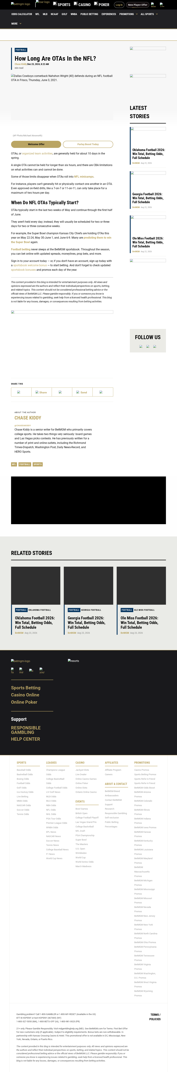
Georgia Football (91, 610)
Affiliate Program (113, 770)
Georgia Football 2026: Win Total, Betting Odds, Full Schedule (148, 198)
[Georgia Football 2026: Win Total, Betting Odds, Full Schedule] (88, 586)
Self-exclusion (112, 817)
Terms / (156, 1014)
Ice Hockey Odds (25, 792)
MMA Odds (22, 801)
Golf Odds (22, 787)
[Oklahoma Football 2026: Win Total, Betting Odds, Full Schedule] (35, 586)
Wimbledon (81, 853)
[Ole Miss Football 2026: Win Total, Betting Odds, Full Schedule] (141, 586)
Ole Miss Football (144, 610)
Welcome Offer (36, 144)
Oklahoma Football (40, 610)
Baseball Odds (24, 770)
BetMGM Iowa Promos (145, 827)
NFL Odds (51, 810)
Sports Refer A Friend (144, 779)
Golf (64, 14)
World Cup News (54, 858)
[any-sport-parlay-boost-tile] (148, 86)
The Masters (82, 844)
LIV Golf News (53, 792)
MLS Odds (51, 801)
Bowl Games (82, 808)
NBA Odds (51, 805)
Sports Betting (25, 687)
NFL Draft (80, 831)
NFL (37, 14)
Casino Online (25, 694)
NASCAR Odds (24, 805)
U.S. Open (80, 848)
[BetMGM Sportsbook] (23, 4)
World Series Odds (85, 862)
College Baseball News (57, 849)
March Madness (83, 866)
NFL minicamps (84, 176)
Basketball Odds (25, 774)
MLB (45, 14)
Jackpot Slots (82, 770)
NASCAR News (53, 836)
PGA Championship (85, 835)
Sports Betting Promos (145, 774)
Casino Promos (141, 770)
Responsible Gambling (26, 730)
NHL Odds (51, 814)
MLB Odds (51, 796)
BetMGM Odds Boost (144, 787)
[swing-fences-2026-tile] (148, 58)
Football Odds (23, 783)
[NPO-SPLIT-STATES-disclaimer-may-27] (62, 339)
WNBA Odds (52, 827)
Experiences (109, 14)
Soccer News (52, 840)
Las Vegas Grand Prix (86, 822)
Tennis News (52, 845)
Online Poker (24, 702)
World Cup (81, 857)
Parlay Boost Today (88, 144)
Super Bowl (81, 840)
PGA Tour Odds (53, 818)
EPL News (51, 832)
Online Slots (81, 787)
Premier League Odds (56, 823)
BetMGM (136, 163)
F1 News (50, 854)
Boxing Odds (23, 779)
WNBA (74, 14)
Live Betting (22, 796)
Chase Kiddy (21, 64)
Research (109, 808)
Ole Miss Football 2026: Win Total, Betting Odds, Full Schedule (148, 242)
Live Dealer (81, 774)
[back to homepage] (43, 5)
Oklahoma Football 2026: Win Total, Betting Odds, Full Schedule (148, 154)
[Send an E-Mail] (62, 392)
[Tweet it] (21, 392)
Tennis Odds (23, 814)
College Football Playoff (87, 817)
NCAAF (54, 14)
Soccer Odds (23, 810)
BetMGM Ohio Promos (145, 942)
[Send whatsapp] (82, 392)
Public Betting (89, 14)
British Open (81, 813)
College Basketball (85, 826)
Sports (38, 464)
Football (21, 50)
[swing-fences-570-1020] (148, 290)
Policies (155, 1019)
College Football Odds (56, 787)
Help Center (25, 739)
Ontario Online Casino (86, 792)
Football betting (20, 249)
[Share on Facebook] (42, 392)
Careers (109, 774)
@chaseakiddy (23, 425)
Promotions (126, 14)
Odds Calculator (21, 14)
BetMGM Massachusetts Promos (142, 871)
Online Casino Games (86, 779)
